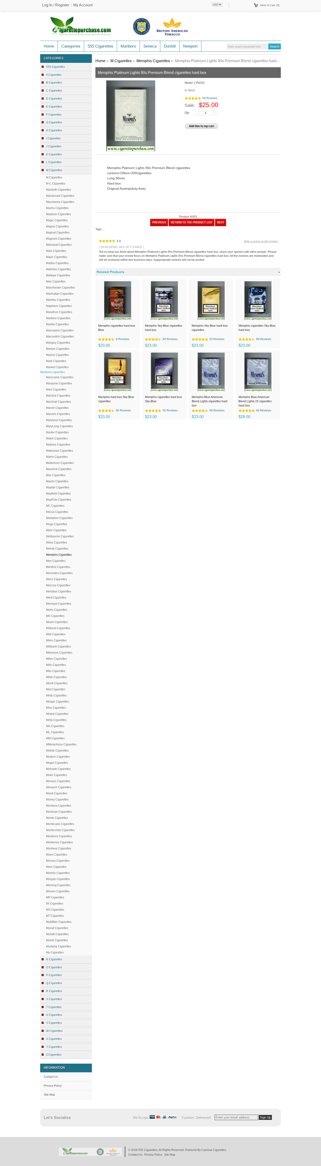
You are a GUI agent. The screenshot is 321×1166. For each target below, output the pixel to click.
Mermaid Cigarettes (58, 603)
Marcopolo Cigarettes (60, 330)
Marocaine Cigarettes (60, 377)
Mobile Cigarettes (57, 750)
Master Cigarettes (57, 432)
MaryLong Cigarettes (59, 426)
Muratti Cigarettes (57, 934)
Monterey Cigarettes (59, 836)
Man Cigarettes (56, 281)
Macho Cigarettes (57, 208)
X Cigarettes (54, 1039)
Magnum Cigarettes (58, 238)
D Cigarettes (54, 98)
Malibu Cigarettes (57, 263)
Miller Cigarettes (56, 658)
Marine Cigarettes (57, 355)
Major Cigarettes (56, 257)
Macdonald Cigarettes (60, 195)
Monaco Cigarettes (58, 781)
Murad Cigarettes (57, 928)
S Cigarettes (54, 999)
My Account (83, 5)
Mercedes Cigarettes (59, 573)
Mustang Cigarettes (58, 946)
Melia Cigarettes (56, 542)
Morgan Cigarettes (58, 879)
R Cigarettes (54, 991)
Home (49, 46)
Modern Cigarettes (58, 756)
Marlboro (128, 46)
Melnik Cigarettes (57, 548)
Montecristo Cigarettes (60, 830)
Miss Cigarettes (56, 707)
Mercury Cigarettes (58, 585)
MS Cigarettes (55, 909)
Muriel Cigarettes (57, 940)
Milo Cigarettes (55, 671)
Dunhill (170, 46)
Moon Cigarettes (56, 854)
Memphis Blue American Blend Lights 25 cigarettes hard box (255, 401)
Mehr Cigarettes (56, 530)
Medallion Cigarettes (59, 518)
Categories (70, 46)
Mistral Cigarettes (57, 714)
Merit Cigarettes (56, 597)
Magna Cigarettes (57, 226)
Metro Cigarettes (56, 609)
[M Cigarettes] (191, 225)
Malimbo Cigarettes (58, 269)
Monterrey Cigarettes (59, 842)
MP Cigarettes (55, 897)
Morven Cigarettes (58, 891)
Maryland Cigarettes (59, 420)
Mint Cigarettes (55, 689)
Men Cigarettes (56, 561)
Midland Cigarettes (58, 628)
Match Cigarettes (57, 438)
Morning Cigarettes (58, 885)
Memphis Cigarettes (153, 61)
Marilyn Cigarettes (57, 348)
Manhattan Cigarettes (60, 293)
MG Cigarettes (55, 616)
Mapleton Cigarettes (59, 306)
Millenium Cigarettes (59, 652)
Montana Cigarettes (58, 805)
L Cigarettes (54, 162)
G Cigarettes (54, 122)
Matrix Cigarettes (57, 456)
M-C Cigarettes (55, 183)
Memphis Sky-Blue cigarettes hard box (163, 328)
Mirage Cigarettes (57, 701)
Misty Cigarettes (56, 720)
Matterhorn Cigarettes (60, 463)
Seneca (150, 46)
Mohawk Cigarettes (58, 769)
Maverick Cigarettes (58, 469)
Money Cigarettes (57, 799)
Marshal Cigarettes (58, 395)
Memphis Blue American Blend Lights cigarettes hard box (209, 401)
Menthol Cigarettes (58, 567)
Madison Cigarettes (58, 214)
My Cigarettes (55, 952)
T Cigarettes (54, 1007)
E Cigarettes (54, 106)
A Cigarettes (54, 74)
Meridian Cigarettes (58, 591)
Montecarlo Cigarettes (60, 824)
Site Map (49, 1094)
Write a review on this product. (261, 241)
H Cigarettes (54, 130)
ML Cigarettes (55, 732)
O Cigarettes (54, 967)
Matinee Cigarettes (58, 444)
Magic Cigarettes (57, 220)
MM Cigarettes (55, 738)
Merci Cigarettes (56, 579)
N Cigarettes (54, 959)
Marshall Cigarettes (58, 401)
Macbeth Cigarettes (58, 189)
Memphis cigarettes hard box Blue (116, 328)
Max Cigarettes (55, 475)
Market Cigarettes (57, 367)
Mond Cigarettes (56, 793)
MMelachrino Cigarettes (61, 744)
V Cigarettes (54, 1023)
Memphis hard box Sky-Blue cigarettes (116, 399)
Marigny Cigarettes (58, 342)
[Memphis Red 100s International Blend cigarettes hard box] (220, 225)
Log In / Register (55, 5)
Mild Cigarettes (55, 634)
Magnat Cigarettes (58, 232)
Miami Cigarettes (57, 622)
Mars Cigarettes (56, 389)
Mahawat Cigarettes (59, 244)
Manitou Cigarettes (58, 300)
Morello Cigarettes (58, 873)
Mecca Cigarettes (57, 512)
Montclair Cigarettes (59, 811)
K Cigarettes (54, 154)
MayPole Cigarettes (58, 499)
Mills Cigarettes (56, 665)
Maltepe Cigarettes (58, 275)
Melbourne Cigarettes (60, 536)
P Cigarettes (54, 975)
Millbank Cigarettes (58, 646)
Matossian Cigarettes (59, 450)
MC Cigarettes (55, 505)
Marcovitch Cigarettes (60, 336)
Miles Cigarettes (56, 640)
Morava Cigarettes (58, 860)
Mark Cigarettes (56, 361)
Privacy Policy (53, 1085)
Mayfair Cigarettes (57, 487)
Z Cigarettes (54, 1054)
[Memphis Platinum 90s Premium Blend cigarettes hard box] (159, 225)
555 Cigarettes (100, 46)
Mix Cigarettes (55, 726)
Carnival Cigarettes (213, 1150)
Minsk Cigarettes (56, 683)
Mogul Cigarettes (57, 762)
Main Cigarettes (56, 251)
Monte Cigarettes (57, 818)
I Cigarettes (53, 138)
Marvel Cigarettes (57, 408)
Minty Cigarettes (56, 695)
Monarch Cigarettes (58, 787)
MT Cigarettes (55, 915)
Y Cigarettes (54, 1047)
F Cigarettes (54, 114)
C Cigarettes (54, 90)
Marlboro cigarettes (52, 372)
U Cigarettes (54, 1015)
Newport (190, 46)
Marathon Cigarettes (59, 312)
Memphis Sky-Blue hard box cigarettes (210, 328)
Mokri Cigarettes (56, 775)
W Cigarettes (54, 1031)
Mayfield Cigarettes (58, 493)
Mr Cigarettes (54, 903)
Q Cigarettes (54, 983)
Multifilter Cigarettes (58, 922)
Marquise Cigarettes (59, 383)
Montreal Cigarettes (58, 848)
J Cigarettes (53, 146)
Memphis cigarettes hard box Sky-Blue (163, 399)
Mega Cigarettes (56, 524)
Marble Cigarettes (57, 324)
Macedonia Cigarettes (60, 202)
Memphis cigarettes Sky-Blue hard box (257, 328)
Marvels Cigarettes (58, 414)
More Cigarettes (56, 866)
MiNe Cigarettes (56, 677)
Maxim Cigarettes (57, 481)
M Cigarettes (54, 177)
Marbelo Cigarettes (58, 318)
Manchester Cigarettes (60, 287)
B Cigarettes (54, 82)
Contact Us (51, 1076)
